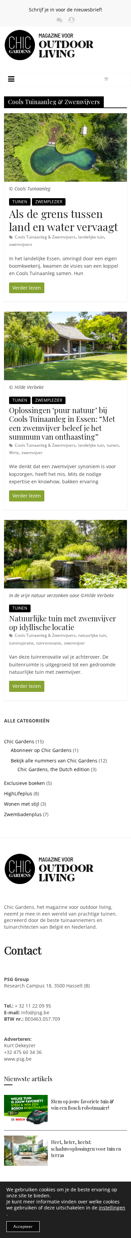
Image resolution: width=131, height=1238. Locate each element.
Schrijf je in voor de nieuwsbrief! (65, 9)
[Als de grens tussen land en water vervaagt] (65, 117)
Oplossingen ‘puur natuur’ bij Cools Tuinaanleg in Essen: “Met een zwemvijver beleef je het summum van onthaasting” (62, 423)
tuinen (113, 445)
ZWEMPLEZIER (48, 202)
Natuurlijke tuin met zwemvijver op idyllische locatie (62, 622)
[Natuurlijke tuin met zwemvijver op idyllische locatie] (65, 523)
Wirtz (14, 452)
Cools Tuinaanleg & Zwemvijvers (45, 237)
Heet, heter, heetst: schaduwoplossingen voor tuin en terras (86, 1148)
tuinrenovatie (48, 643)
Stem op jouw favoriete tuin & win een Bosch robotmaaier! (82, 1104)
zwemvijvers (20, 244)
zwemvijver (32, 452)
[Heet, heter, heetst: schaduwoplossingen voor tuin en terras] (26, 1139)
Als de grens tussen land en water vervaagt (63, 219)
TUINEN (19, 202)
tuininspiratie (21, 643)
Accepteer (23, 1226)
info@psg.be (35, 1012)
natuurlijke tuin (92, 635)
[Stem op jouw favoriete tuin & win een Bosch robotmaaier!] (26, 1098)
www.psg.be (18, 1059)
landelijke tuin (91, 237)
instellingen (112, 1208)
